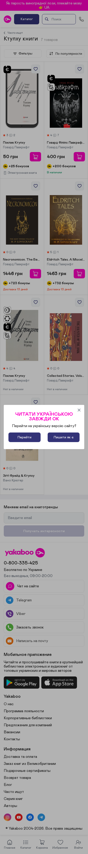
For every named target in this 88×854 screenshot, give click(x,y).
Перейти (24, 437)
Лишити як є (64, 437)
